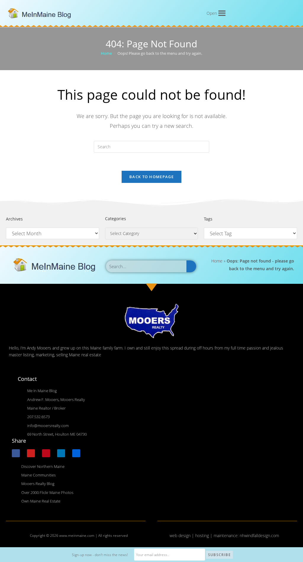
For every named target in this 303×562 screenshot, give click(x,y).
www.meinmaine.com (76, 535)
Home (217, 261)
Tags (208, 219)
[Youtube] (31, 453)
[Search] (191, 266)
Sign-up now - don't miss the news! (100, 554)
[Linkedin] (61, 453)
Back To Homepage (151, 176)
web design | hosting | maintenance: (205, 535)
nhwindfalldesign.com (259, 535)
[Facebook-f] (16, 453)
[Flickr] (76, 453)
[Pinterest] (46, 453)
